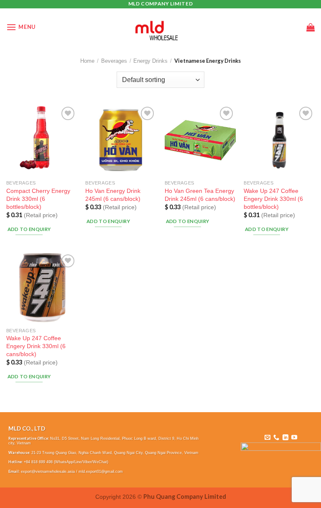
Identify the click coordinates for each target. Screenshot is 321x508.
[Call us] (276, 437)
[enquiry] (310, 27)
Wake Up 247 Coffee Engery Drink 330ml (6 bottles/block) (273, 198)
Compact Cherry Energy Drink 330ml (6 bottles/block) (38, 198)
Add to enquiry (29, 229)
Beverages (114, 61)
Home (87, 61)
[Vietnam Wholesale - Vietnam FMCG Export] (160, 27)
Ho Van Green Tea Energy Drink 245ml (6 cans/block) (200, 194)
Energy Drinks (150, 61)
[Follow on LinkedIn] (285, 437)
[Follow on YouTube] (294, 437)
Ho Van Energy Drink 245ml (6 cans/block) (112, 194)
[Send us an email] (267, 437)
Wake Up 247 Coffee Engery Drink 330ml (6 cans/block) (36, 346)
